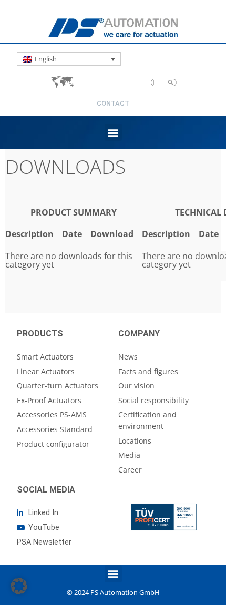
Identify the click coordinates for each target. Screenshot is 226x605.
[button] (113, 132)
